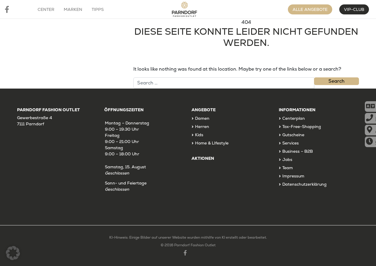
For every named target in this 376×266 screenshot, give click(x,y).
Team (287, 167)
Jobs (287, 159)
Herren (202, 126)
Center (46, 9)
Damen (202, 118)
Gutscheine (293, 134)
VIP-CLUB (354, 9)
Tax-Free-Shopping (301, 126)
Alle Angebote (310, 9)
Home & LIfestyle (212, 143)
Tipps (98, 9)
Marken (73, 9)
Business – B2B (297, 151)
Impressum (293, 176)
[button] (13, 253)
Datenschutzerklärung (304, 184)
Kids (199, 134)
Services (290, 143)
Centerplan (293, 118)
